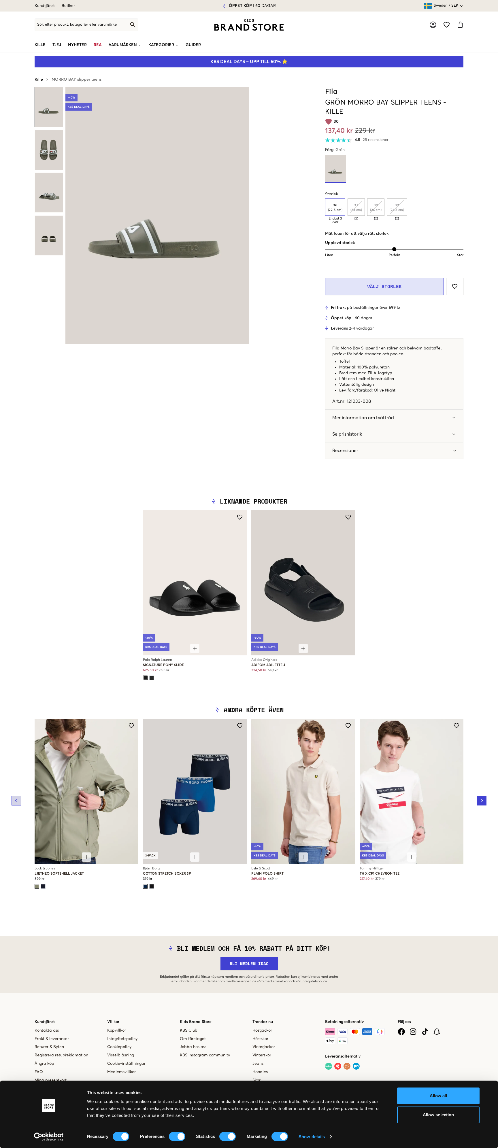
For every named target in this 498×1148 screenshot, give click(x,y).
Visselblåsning (120, 1055)
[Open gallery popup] (157, 215)
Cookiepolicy (119, 1047)
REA (98, 45)
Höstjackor (262, 1030)
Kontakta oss (47, 1030)
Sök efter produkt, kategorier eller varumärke (77, 25)
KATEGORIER (161, 45)
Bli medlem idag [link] (249, 963)
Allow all (438, 1095)
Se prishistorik (347, 434)
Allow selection (438, 1114)
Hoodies (260, 1072)
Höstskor (260, 1039)
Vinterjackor (263, 1047)
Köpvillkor (116, 1030)
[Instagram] (413, 1031)
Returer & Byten (49, 1047)
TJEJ (56, 45)
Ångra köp (44, 1064)
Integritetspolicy (122, 1039)
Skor (256, 1080)
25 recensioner (375, 140)
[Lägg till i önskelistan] (454, 286)
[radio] (335, 207)
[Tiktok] (425, 1031)
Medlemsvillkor (121, 1072)
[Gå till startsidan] (249, 25)
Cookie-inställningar (126, 1064)
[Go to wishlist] (446, 24)
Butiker (68, 6)
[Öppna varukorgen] (460, 24)
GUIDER (193, 45)
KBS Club (188, 1030)
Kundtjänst (45, 6)
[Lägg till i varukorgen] (194, 648)
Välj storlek (384, 286)
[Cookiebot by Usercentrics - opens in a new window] (49, 1136)
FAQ (39, 1072)
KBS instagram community (205, 1055)
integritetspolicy (314, 981)
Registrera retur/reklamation (61, 1055)
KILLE (40, 45)
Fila (331, 91)
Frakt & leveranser (52, 1039)
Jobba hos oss (193, 1047)
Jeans (257, 1064)
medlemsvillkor (276, 981)
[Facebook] (401, 1031)
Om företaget (193, 1039)
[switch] (177, 1136)
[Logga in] (433, 25)
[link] (249, 25)
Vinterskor (261, 1055)
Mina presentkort (51, 1080)
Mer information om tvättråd (363, 417)
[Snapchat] (436, 1031)
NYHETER (77, 45)
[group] (394, 211)
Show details (312, 1136)
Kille (39, 79)
